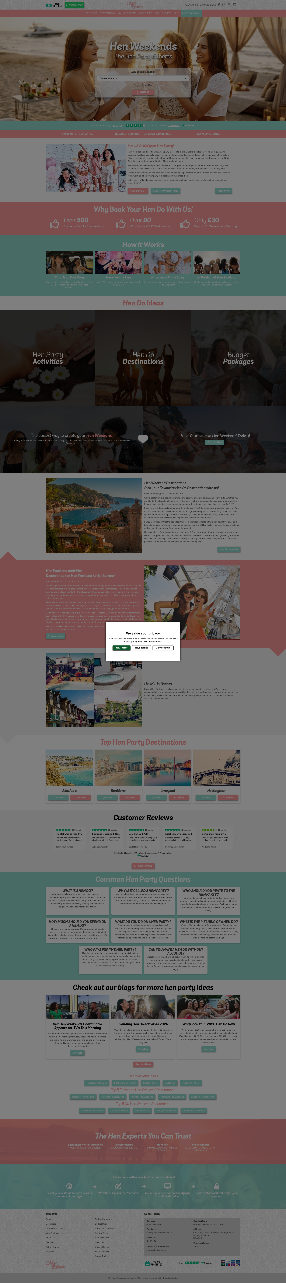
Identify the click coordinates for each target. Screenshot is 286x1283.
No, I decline (141, 647)
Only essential (163, 647)
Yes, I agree (122, 647)
